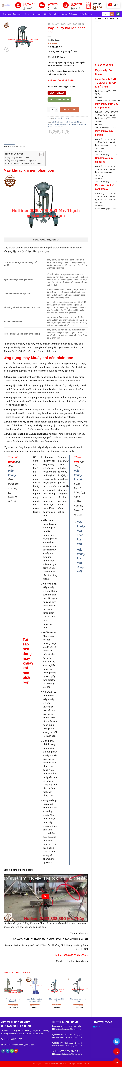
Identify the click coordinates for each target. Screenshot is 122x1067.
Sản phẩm (17, 14)
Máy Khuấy (60, 24)
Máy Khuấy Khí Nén (75, 24)
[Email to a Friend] (58, 132)
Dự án (64, 14)
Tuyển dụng (84, 14)
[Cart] (118, 14)
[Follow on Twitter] (8, 1051)
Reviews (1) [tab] (21, 146)
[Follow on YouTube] (16, 1051)
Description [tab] (9, 146)
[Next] (87, 995)
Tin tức (27, 14)
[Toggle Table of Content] (40, 154)
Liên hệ (56, 14)
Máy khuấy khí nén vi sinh (78, 1000)
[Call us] (12, 1051)
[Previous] (3, 995)
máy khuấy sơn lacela (75, 124)
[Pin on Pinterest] (62, 132)
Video (93, 14)
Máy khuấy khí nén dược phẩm (13, 1000)
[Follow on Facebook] (3, 1051)
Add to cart (70, 110)
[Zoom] (6, 49)
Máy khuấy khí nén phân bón (18, 158)
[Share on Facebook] (50, 132)
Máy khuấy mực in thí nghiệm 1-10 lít (35, 1000)
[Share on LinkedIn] (67, 132)
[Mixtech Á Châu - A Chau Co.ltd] (7, 5)
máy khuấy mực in (58, 122)
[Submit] (112, 14)
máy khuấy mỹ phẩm (73, 122)
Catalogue (73, 14)
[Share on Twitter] (54, 132)
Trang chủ (7, 14)
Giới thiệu (47, 14)
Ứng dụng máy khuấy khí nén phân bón (22, 161)
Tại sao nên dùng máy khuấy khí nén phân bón (25, 163)
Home (50, 24)
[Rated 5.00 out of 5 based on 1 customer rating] (68, 43)
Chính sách (37, 14)
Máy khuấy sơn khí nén (56, 1000)
